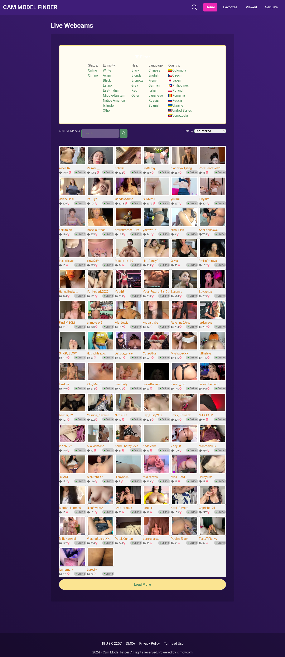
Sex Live (271, 7)
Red (134, 90)
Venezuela (180, 115)
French (153, 80)
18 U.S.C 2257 (111, 644)
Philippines (180, 85)
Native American (114, 100)
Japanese (156, 95)
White (107, 70)
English (154, 75)
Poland (177, 90)
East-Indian (111, 90)
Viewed (251, 7)
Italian (153, 90)
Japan (176, 80)
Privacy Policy (149, 644)
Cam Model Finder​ (30, 7)
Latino (107, 85)
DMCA (130, 644)
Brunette (137, 80)
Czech (177, 75)
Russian (154, 100)
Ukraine (177, 105)
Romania (178, 95)
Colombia (179, 70)
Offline (93, 75)
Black (107, 80)
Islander (109, 105)
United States (182, 110)
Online (92, 70)
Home (210, 7)
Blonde (136, 75)
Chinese (154, 70)
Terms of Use (174, 644)
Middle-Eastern (114, 95)
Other (107, 110)
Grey (134, 85)
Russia (177, 100)
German (154, 85)
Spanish (154, 105)
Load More (142, 584)
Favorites (230, 7)
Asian (107, 75)
